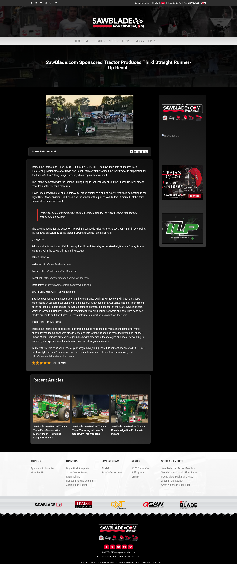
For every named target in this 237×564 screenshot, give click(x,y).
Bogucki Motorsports (77, 468)
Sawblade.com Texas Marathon (178, 468)
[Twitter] (135, 151)
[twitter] (112, 547)
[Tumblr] (142, 151)
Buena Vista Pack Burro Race (177, 476)
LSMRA (135, 476)
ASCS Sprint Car (140, 468)
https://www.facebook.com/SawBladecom (66, 278)
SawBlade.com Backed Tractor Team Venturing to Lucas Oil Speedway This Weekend (89, 430)
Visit (186, 3)
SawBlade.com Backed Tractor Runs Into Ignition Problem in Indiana (128, 430)
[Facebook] (132, 151)
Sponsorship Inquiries (142, 3)
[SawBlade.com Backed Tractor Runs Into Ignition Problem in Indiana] (129, 409)
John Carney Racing (77, 472)
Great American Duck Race (175, 484)
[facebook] (106, 547)
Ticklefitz (107, 468)
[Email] (146, 151)
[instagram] (124, 547)
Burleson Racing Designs (79, 480)
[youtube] (118, 547)
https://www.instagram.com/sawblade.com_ (68, 285)
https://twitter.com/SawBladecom (59, 271)
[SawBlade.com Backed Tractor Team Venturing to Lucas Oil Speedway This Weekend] (90, 409)
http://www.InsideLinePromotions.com (53, 356)
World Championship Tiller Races (179, 472)
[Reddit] (139, 151)
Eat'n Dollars (73, 476)
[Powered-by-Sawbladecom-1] (118, 525)
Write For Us (158, 3)
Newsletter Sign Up (174, 3)
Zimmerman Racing (77, 484)
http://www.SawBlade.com (56, 264)
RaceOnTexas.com (112, 472)
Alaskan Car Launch (172, 480)
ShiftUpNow (138, 472)
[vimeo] (130, 547)
